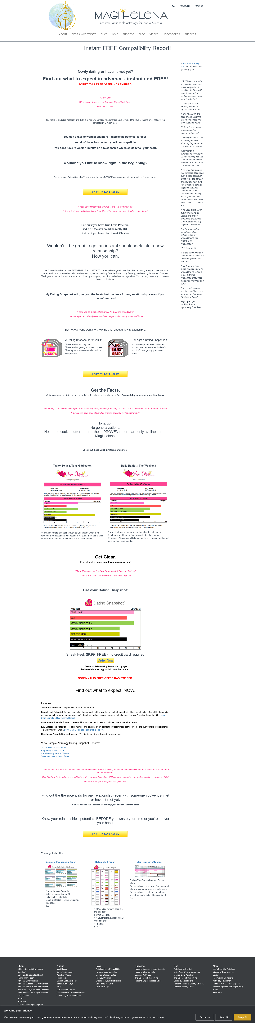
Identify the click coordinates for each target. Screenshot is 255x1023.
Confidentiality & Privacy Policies (71, 992)
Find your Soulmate (104, 977)
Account (185, 5)
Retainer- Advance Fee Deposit (226, 983)
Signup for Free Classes (223, 971)
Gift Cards (22, 1001)
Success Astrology (143, 974)
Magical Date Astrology (67, 980)
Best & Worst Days (84, 34)
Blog (142, 34)
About (63, 34)
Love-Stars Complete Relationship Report (83, 729)
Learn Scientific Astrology (224, 968)
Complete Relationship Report (30, 974)
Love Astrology (102, 986)
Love (115, 34)
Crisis (215, 974)
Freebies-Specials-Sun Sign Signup (228, 986)
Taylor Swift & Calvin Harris (53, 747)
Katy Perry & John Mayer (52, 750)
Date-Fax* (22, 971)
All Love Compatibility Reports (30, 968)
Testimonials (62, 977)
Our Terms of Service (66, 989)
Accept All (242, 1017)
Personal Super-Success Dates (148, 980)
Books (20, 998)
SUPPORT (217, 992)
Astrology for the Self (183, 968)
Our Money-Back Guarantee (69, 995)
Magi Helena (62, 968)
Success (128, 34)
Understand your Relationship (108, 980)
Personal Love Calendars (106, 971)
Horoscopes (171, 34)
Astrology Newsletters (222, 980)
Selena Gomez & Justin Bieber (55, 756)
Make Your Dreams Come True (187, 971)
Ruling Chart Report (26, 977)
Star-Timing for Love (104, 983)
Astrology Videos (64, 974)
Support (190, 34)
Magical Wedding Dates (106, 974)
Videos (153, 34)
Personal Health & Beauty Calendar (33, 986)
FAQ (59, 986)
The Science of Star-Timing (146, 977)
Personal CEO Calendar (145, 971)
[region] (127, 1014)
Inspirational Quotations (223, 977)
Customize (205, 1017)
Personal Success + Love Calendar (33, 983)
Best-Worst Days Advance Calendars (33, 989)
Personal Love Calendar (28, 980)
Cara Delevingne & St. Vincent (55, 753)
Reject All (223, 1017)
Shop (104, 34)
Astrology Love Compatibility (108, 968)
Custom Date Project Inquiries (30, 1004)
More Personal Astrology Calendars (33, 992)
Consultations (23, 995)
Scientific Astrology (65, 971)
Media (215, 989)
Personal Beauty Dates (184, 986)
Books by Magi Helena (183, 980)
